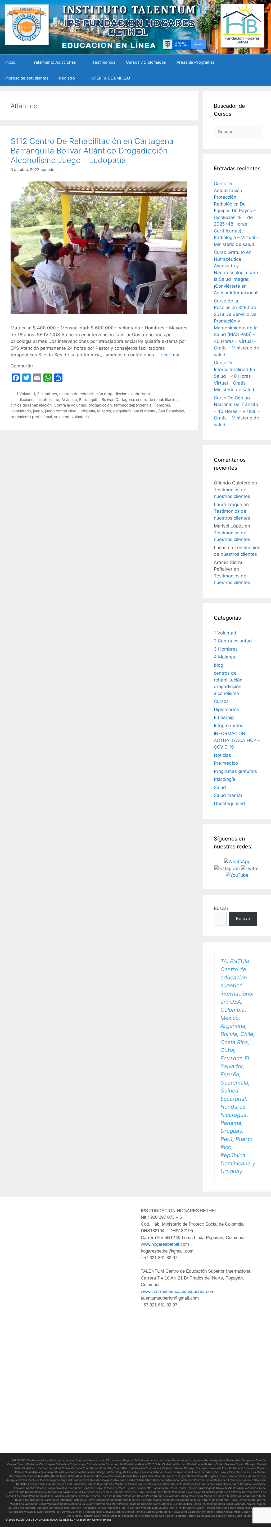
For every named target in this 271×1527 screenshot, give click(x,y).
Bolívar (107, 399)
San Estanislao (171, 411)
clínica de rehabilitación (31, 405)
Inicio (10, 62)
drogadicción (100, 405)
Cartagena (124, 399)
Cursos (221, 701)
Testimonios (103, 62)
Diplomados (226, 709)
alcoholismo (48, 399)
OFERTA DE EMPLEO (110, 78)
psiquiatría (122, 411)
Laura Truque (228, 504)
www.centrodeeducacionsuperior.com (177, 1291)
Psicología (224, 779)
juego (38, 411)
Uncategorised (229, 803)
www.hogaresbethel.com (165, 1244)
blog (218, 665)
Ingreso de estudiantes (26, 78)
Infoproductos (228, 725)
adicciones (25, 399)
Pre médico (226, 763)
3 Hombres (47, 393)
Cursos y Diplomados (146, 62)
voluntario (80, 416)
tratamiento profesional (31, 416)
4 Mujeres (224, 657)
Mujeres (104, 411)
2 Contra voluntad (233, 640)
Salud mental (228, 795)
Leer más (170, 354)
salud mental (145, 411)
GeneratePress (101, 1519)
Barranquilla (89, 399)
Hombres (161, 405)
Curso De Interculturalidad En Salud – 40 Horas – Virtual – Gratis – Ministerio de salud (234, 376)
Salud (220, 787)
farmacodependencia (132, 405)
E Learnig (224, 717)
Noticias (222, 755)
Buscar (221, 908)
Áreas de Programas (196, 62)
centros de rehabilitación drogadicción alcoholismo (104, 393)
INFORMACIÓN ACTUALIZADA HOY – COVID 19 (237, 740)
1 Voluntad (25, 393)
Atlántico (69, 399)
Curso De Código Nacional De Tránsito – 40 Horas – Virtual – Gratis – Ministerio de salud (237, 411)
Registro (67, 78)
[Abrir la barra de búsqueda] (263, 78)
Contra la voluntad (70, 405)
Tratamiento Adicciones (54, 62)
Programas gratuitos (235, 771)
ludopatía (87, 411)
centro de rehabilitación (157, 399)
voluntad (61, 416)
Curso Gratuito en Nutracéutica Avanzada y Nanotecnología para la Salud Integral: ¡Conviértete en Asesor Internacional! (236, 272)
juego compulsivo (60, 411)
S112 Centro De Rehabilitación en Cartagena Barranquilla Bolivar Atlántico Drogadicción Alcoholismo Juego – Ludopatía (92, 150)
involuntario (21, 411)
